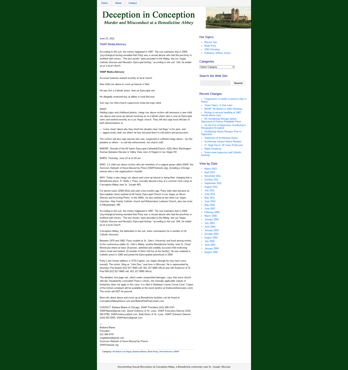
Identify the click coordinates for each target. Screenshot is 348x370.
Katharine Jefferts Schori (217, 53)
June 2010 (209, 201)
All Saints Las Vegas (122, 351)
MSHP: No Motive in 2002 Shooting (223, 109)
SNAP (176, 351)
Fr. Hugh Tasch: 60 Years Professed (223, 145)
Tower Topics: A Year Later (218, 105)
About (118, 3)
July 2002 (209, 241)
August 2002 (211, 237)
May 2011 (209, 197)
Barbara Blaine (140, 351)
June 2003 (209, 226)
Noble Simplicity (212, 148)
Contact (133, 3)
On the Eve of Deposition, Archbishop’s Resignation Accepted (223, 126)
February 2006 (211, 212)
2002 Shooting (211, 49)
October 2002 (211, 234)
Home (105, 3)
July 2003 (209, 223)
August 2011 (211, 186)
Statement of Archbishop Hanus (221, 138)
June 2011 (209, 194)
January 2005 (211, 219)
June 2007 (209, 208)
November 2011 (212, 176)
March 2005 (210, 215)
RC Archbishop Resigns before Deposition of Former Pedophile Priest (221, 120)
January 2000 (211, 248)
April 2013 (209, 172)
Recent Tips (210, 42)
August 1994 (211, 252)
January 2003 (211, 230)
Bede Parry (153, 351)
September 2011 (212, 183)
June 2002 (209, 244)
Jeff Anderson (166, 351)
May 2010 (209, 205)
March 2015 (210, 168)
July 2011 (209, 190)
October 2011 (211, 179)
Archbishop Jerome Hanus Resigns (222, 141)
